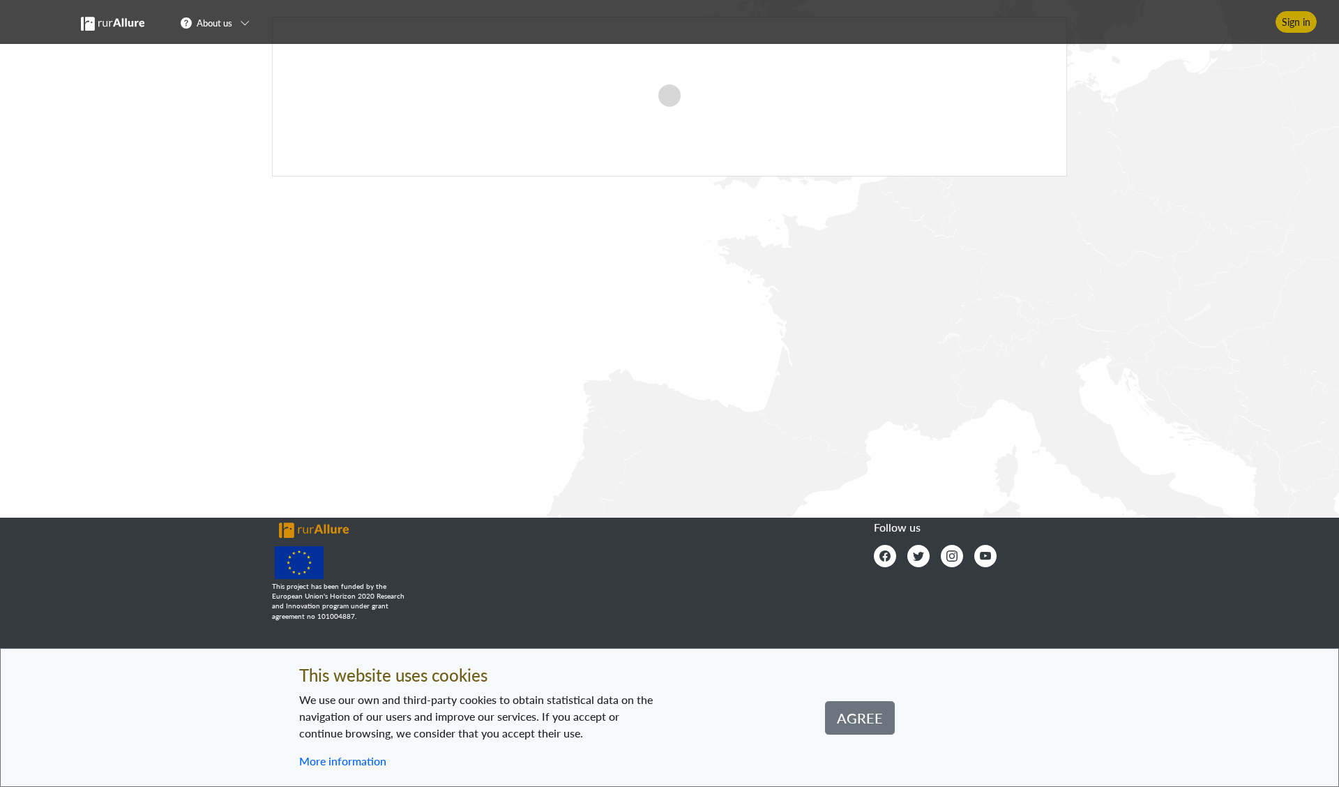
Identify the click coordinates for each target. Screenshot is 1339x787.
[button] (219, 22)
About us (214, 23)
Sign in (1296, 22)
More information (342, 760)
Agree (860, 718)
